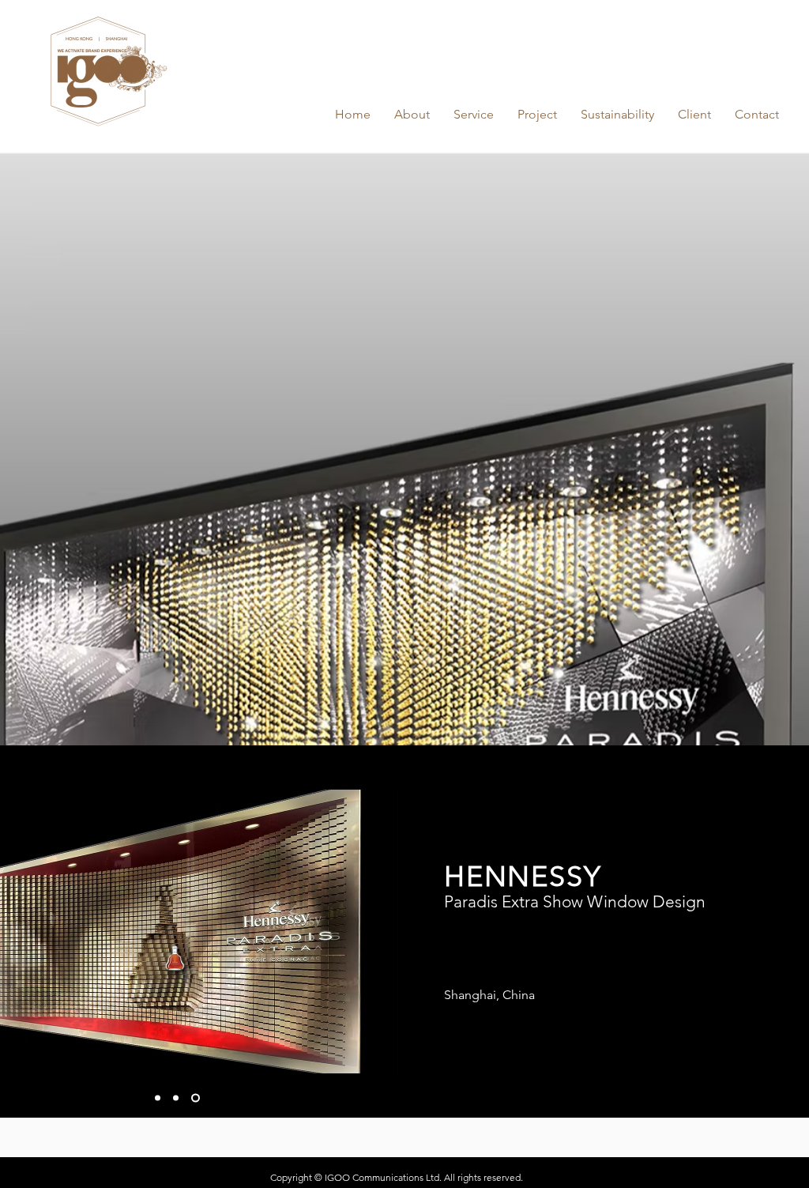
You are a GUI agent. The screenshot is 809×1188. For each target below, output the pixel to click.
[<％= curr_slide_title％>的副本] (159, 1098)
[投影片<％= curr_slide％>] (179, 1098)
